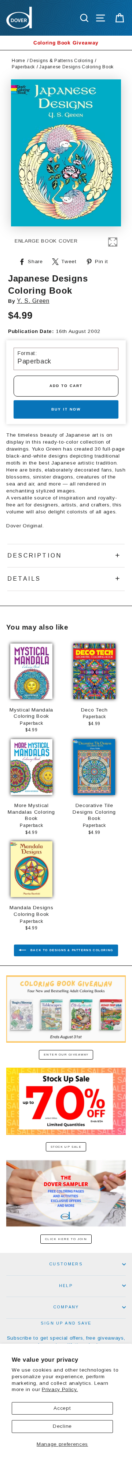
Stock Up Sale (66, 1147)
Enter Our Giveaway (66, 1054)
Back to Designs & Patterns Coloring (71, 950)
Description (34, 555)
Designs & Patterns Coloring (61, 60)
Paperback (23, 66)
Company (66, 1307)
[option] (66, 42)
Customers (66, 1264)
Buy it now (66, 409)
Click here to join (66, 1239)
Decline (62, 1426)
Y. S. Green (33, 301)
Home (18, 60)
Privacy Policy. (60, 1389)
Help (66, 1285)
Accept (62, 1408)
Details (24, 579)
